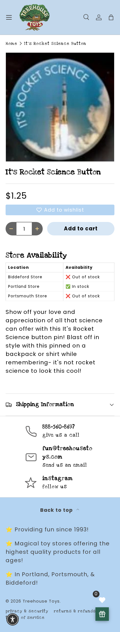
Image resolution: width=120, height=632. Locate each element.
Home (11, 43)
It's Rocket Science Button (55, 43)
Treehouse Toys (41, 601)
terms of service (25, 617)
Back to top (57, 510)
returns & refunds (75, 611)
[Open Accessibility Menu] (12, 619)
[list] (60, 107)
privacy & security (27, 611)
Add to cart (81, 228)
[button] (60, 210)
